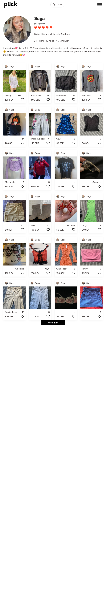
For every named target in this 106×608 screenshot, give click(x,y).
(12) (55, 27)
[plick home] (10, 4)
